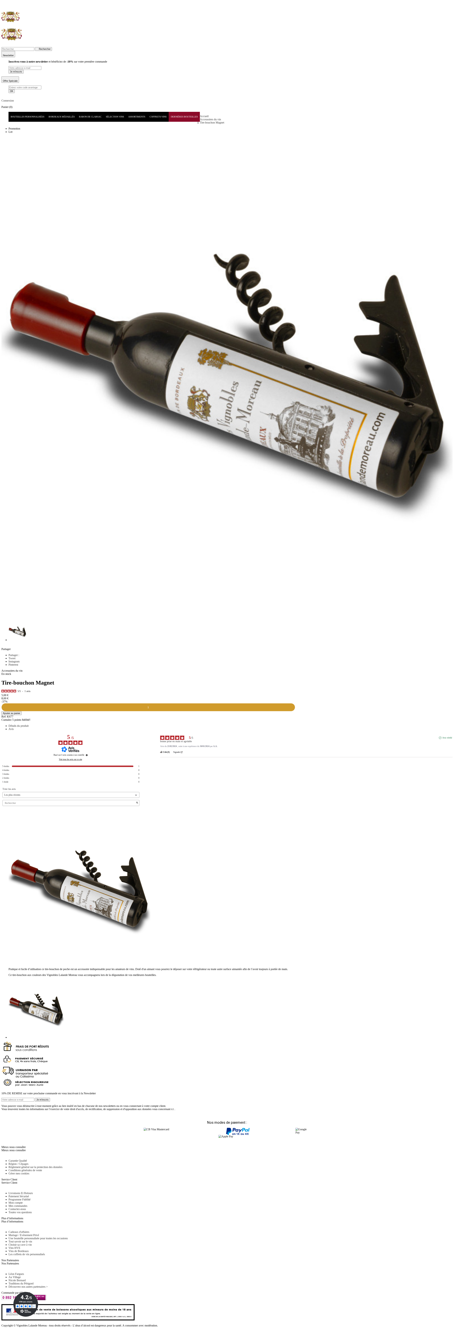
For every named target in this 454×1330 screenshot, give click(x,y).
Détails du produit (19, 725)
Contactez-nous (17, 1209)
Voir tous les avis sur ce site (70, 759)
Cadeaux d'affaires (19, 1231)
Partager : (14, 655)
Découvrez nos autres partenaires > (28, 1286)
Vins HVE (14, 1247)
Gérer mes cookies (19, 1173)
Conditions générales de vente (25, 1170)
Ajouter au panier (11, 713)
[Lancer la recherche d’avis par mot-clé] (137, 803)
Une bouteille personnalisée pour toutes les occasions (38, 1238)
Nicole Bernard (17, 1280)
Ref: (3, 716)
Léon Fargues (16, 1273)
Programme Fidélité (20, 1199)
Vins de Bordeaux (19, 1251)
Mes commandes (18, 1205)
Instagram (14, 661)
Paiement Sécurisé (19, 1196)
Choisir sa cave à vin (20, 1244)
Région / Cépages (18, 1163)
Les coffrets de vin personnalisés (27, 1254)
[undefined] (86, 755)
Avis (11, 728)
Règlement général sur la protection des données (35, 1167)
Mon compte (16, 1202)
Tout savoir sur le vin (20, 1241)
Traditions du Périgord (21, 1283)
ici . (173, 1109)
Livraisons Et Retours (21, 1193)
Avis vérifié (447, 738)
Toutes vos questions (20, 1212)
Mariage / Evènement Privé (24, 1235)
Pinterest (13, 664)
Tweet (12, 658)
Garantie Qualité (18, 1160)
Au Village (15, 1277)
